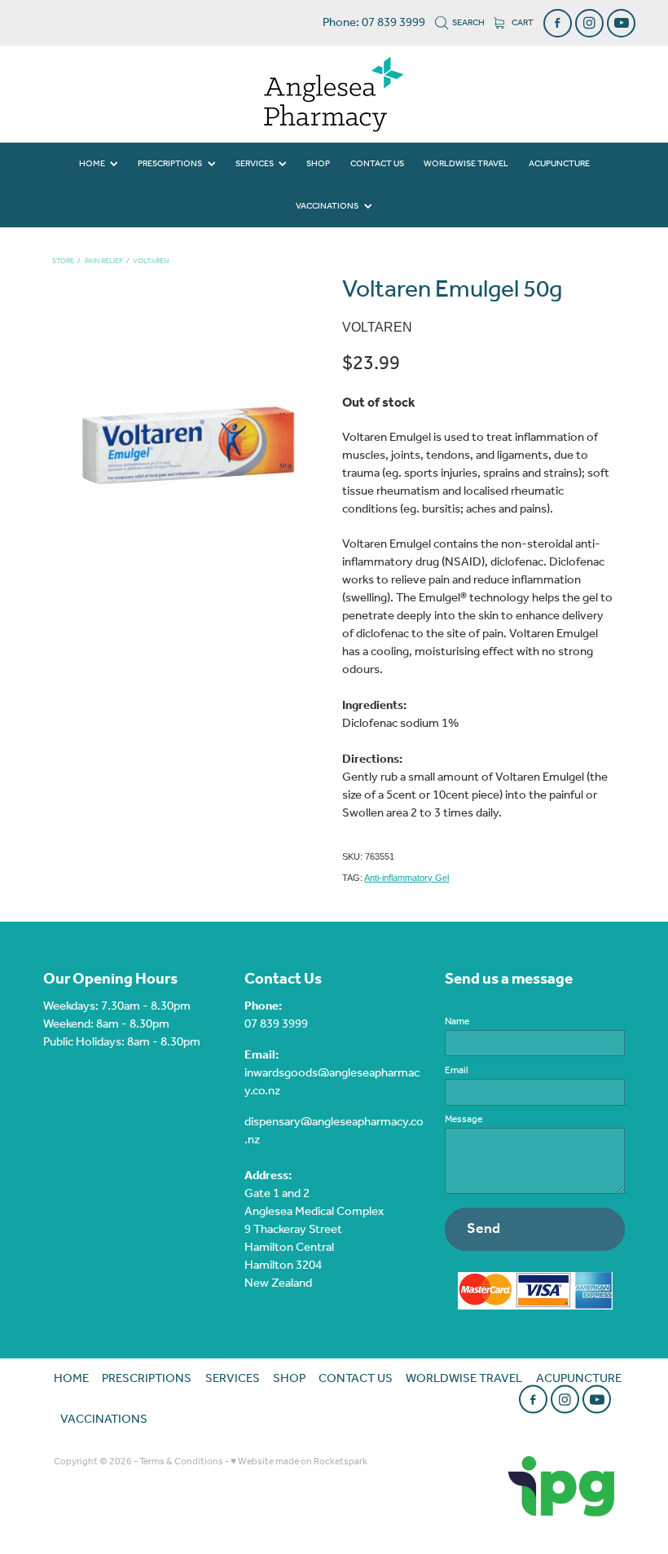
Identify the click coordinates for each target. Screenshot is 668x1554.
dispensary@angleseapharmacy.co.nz (334, 1131)
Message (463, 1120)
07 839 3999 (276, 1024)
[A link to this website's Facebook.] (557, 23)
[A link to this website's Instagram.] (589, 23)
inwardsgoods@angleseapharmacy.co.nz (332, 1082)
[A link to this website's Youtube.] (621, 23)
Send (483, 1229)
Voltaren (151, 261)
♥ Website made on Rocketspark (299, 1461)
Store (63, 261)
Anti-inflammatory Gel (406, 878)
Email (456, 1071)
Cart (522, 23)
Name (457, 1022)
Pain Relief (104, 261)
